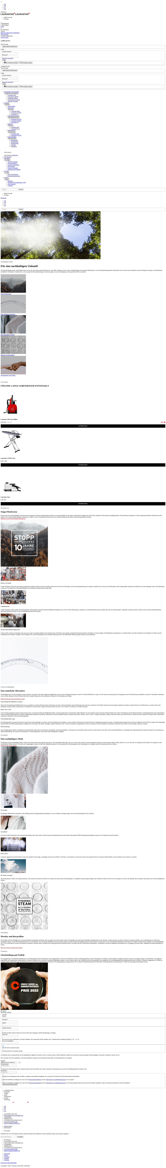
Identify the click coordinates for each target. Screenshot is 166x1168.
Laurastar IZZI (15, 127)
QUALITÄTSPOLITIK (11, 1122)
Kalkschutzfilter (12, 137)
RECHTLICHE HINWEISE (9, 1163)
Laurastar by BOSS (13, 96)
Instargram (7, 1153)
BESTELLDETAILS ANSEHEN (10, 33)
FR (5, 4)
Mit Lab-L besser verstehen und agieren (11, 947)
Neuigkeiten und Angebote (11, 91)
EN (5, 9)
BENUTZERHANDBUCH (12, 1123)
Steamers (10, 124)
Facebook (7, 1157)
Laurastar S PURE (16, 112)
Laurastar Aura (12, 95)
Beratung (10, 181)
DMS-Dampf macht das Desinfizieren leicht (13, 699)
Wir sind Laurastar (13, 161)
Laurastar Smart (15, 111)
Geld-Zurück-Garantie (14, 100)
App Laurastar (11, 184)
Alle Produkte (11, 106)
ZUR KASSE (4, 34)
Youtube (6, 1158)
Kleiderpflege (15, 143)
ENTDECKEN (83, 426)
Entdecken (15, 155)
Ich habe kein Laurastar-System (10, 1047)
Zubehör (13, 145)
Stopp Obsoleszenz (6, 294)
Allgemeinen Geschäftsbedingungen (56, 1079)
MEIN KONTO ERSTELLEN (10, 46)
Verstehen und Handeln (14, 169)
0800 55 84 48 (8, 1126)
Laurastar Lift (15, 122)
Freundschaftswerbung (14, 176)
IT (4, 7)
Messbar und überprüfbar (7, 355)
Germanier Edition (13, 98)
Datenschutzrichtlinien (35, 1079)
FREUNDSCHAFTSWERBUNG (13, 1115)
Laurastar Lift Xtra (16, 119)
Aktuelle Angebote (13, 101)
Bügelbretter (14, 140)
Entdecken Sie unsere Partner (9, 745)
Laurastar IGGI (15, 129)
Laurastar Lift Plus (16, 121)
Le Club (6, 171)
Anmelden (20, 1136)
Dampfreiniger (12, 130)
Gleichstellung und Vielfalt (8, 375)
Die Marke (7, 158)
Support (6, 177)
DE (5, 6)
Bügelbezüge (14, 142)
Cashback (10, 185)
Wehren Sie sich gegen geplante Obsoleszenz (13, 518)
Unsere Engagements (13, 165)
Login (2, 26)
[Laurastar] (83, 14)
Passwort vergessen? (7, 58)
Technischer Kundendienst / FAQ (17, 182)
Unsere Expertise (12, 163)
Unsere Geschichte (13, 168)
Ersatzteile (14, 146)
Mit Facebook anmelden (12, 62)
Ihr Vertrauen (11, 166)
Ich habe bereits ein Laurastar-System (12, 1051)
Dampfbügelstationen (13, 116)
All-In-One (11, 108)
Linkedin (6, 1160)
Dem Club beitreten (13, 174)
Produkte (6, 103)
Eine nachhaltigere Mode (7, 334)
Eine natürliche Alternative (8, 314)
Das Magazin (7, 157)
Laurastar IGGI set (16, 135)
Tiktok (6, 1155)
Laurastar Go (14, 114)
